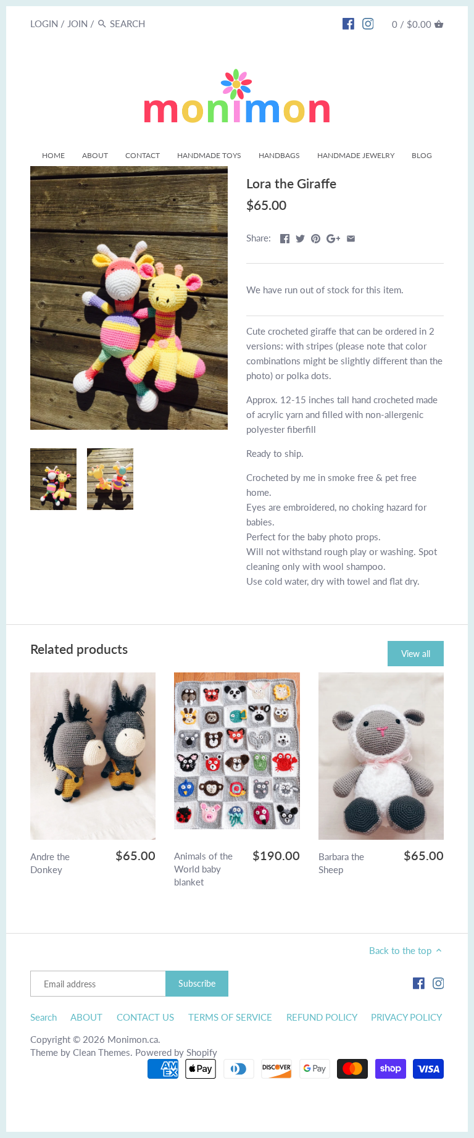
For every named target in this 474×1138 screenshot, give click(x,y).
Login (44, 23)
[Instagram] (368, 23)
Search (43, 1017)
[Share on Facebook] (284, 236)
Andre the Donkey (50, 863)
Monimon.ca (132, 1039)
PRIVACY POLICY (406, 1017)
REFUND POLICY (321, 1017)
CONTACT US (145, 1017)
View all (415, 653)
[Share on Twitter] (300, 236)
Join (77, 23)
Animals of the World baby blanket (203, 868)
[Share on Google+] (333, 236)
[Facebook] (348, 23)
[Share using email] (351, 236)
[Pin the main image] (315, 236)
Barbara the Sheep (341, 863)
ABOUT (86, 1017)
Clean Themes (101, 1052)
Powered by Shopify (176, 1052)
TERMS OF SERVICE (230, 1017)
